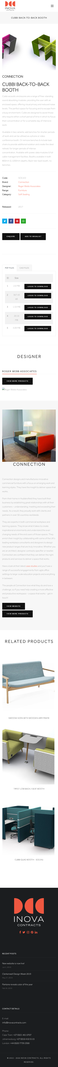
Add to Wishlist (33, 236)
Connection (23, 182)
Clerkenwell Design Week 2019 (16, 974)
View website (14, 606)
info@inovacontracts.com (14, 1022)
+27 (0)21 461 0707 (22, 1035)
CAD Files (24, 268)
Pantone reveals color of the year (17, 984)
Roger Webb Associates (29, 186)
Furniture (22, 190)
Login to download (38, 286)
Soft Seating (24, 194)
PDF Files (9, 268)
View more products (17, 381)
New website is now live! (13, 963)
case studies (31, 566)
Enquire (11, 236)
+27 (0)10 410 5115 (26, 1039)
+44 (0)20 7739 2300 (19, 1043)
